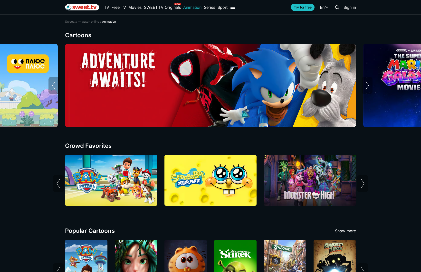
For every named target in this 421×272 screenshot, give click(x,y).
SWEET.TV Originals (162, 7)
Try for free (303, 7)
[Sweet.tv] (82, 7)
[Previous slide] (53, 85)
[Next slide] (367, 85)
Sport (223, 7)
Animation (192, 7)
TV (106, 7)
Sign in (350, 7)
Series (209, 7)
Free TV (119, 7)
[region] (210, 85)
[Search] (337, 7)
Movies (135, 7)
